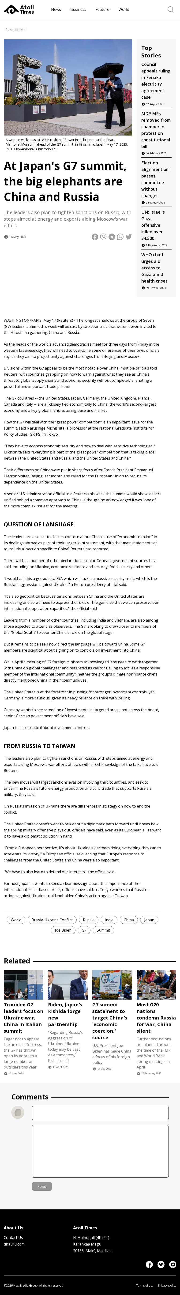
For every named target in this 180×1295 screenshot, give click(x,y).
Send (42, 1186)
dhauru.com (14, 1244)
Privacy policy (167, 1285)
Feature (102, 9)
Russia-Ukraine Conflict (52, 919)
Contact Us (13, 1237)
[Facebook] (149, 1264)
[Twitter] (161, 1264)
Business (78, 9)
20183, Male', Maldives (92, 1250)
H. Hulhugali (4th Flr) (91, 1237)
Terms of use (145, 1285)
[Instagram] (172, 1264)
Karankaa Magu (87, 1244)
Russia (88, 919)
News (56, 9)
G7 (84, 930)
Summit (103, 930)
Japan (149, 919)
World (124, 9)
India (109, 919)
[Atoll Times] (25, 9)
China (129, 919)
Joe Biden (63, 930)
